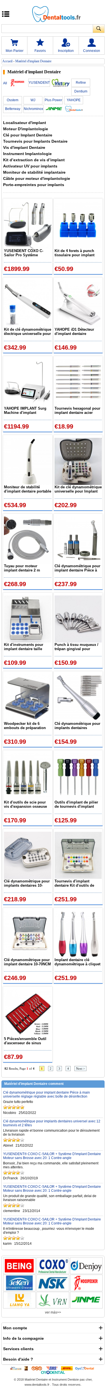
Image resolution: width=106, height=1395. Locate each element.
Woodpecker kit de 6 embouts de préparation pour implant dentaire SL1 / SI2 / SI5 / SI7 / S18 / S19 (27, 725)
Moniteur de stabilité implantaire (34, 172)
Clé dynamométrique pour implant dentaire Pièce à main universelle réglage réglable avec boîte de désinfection (77, 568)
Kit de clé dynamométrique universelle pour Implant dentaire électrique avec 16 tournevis (78, 489)
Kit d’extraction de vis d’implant (34, 160)
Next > (80, 1068)
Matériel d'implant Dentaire (33, 61)
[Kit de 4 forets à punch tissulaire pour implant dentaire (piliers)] (78, 225)
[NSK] (52, 1283)
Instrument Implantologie (27, 153)
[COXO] (52, 1265)
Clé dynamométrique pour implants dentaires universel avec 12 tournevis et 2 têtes (77, 725)
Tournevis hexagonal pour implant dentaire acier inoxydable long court (77, 410)
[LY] (19, 1300)
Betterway (12, 109)
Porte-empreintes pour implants (33, 184)
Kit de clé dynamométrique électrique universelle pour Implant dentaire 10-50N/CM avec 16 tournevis (27, 331)
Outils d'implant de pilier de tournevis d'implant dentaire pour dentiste (76, 804)
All (5, 83)
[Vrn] (52, 1300)
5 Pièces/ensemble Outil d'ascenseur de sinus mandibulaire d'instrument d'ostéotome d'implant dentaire (27, 1041)
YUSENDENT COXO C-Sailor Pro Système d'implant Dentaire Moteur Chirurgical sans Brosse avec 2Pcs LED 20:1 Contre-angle (26, 253)
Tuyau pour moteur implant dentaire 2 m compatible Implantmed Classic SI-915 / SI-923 (25, 568)
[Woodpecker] (86, 1283)
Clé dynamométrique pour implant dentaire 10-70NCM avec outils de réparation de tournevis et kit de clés (27, 962)
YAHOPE (74, 100)
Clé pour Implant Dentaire (27, 135)
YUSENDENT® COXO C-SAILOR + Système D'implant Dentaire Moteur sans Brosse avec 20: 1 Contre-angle (52, 1156)
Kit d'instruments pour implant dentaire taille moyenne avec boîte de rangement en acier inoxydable (24, 647)
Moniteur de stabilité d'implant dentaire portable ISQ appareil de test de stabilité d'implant (27, 489)
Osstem (12, 100)
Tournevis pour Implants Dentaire (35, 141)
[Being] (19, 1265)
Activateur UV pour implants (30, 166)
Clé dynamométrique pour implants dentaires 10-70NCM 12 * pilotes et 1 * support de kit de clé (27, 883)
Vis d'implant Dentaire (24, 147)
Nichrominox (33, 109)
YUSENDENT (39, 83)
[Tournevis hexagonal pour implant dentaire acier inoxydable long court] (78, 382)
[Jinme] (86, 1300)
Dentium (80, 91)
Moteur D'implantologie (25, 129)
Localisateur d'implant (24, 122)
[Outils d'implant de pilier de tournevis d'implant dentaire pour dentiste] (78, 776)
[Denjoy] (86, 1265)
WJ (33, 100)
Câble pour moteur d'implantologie (36, 178)
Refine (81, 83)
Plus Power (53, 100)
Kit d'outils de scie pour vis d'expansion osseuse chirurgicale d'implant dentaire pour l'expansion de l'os (26, 804)
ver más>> (53, 1312)
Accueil (7, 61)
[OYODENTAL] (86, 1368)
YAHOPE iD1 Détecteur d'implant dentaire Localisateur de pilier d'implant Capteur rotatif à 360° (77, 331)
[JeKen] (19, 1283)
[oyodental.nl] (53, 1372)
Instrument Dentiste (65, 1379)
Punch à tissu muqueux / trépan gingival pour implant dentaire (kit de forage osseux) (76, 647)
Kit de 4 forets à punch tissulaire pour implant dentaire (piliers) (74, 253)
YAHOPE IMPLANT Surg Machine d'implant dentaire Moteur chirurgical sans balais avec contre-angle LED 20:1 (25, 410)
